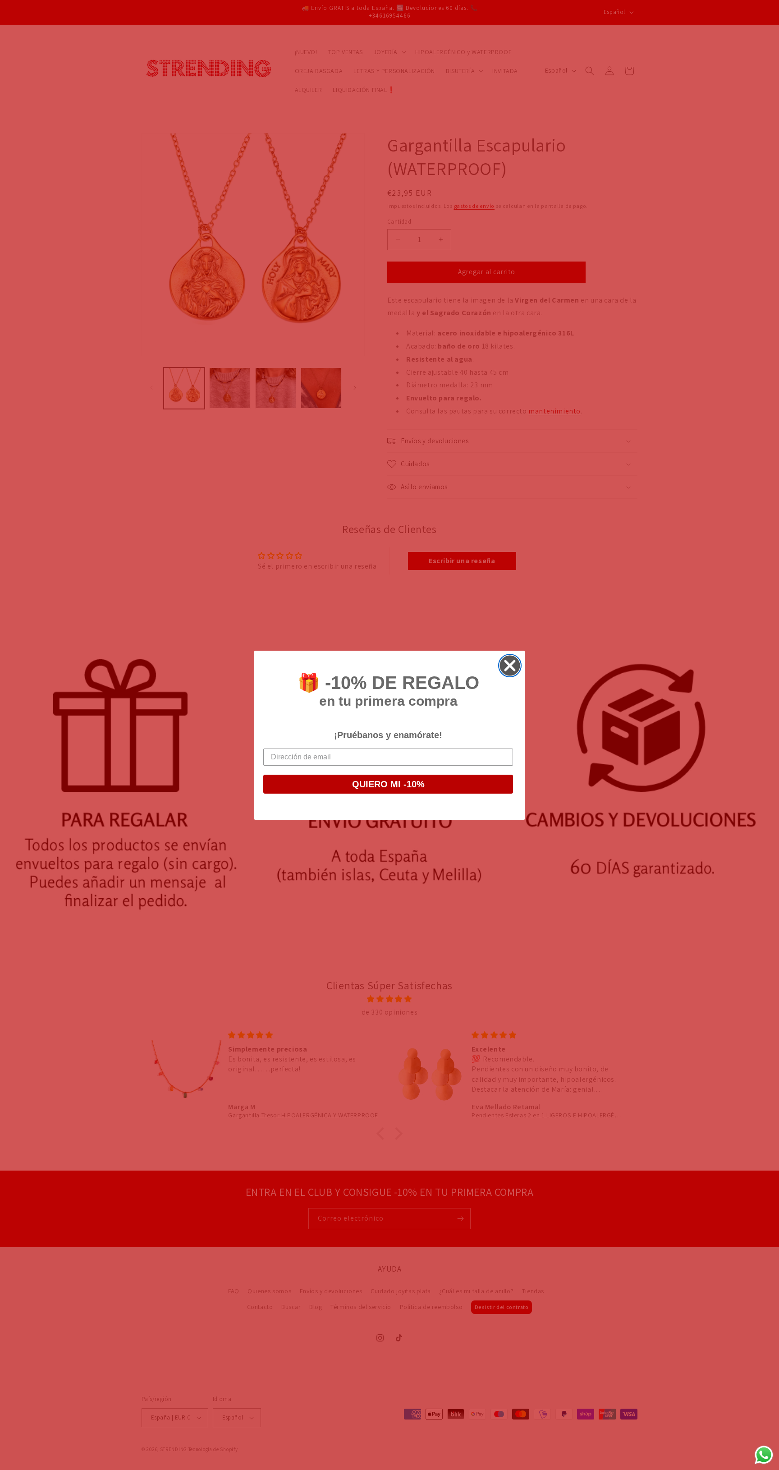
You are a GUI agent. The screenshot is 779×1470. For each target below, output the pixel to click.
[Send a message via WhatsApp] (763, 1454)
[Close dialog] (510, 665)
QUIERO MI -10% (388, 784)
